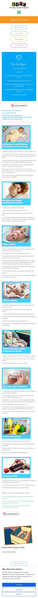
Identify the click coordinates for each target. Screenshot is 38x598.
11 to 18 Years (19, 45)
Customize (19, 589)
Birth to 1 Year (19, 27)
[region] (19, 582)
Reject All (19, 594)
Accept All (19, 584)
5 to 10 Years (19, 39)
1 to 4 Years (19, 33)
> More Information (9, 552)
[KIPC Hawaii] (19, 5)
